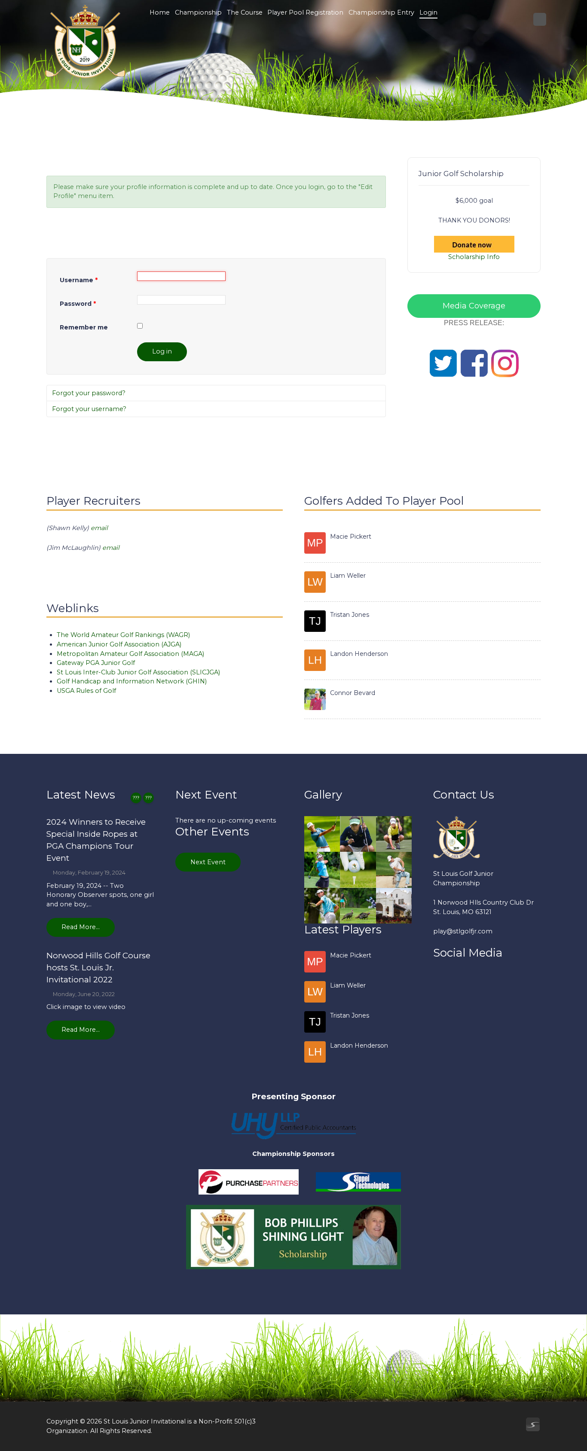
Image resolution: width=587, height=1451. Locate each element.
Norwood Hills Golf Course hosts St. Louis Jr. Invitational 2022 (98, 968)
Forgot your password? (88, 393)
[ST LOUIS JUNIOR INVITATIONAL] (84, 41)
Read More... (80, 927)
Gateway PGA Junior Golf (96, 663)
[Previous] (136, 798)
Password (78, 304)
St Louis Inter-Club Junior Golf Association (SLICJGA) (138, 672)
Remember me (84, 327)
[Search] (539, 19)
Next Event (208, 862)
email (100, 528)
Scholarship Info (474, 257)
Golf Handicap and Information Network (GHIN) (132, 681)
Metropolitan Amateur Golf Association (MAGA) (130, 654)
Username (79, 280)
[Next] (148, 798)
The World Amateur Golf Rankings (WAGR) (123, 635)
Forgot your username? (89, 409)
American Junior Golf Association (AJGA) (119, 644)
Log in (162, 351)
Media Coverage (474, 306)
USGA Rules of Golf (86, 691)
